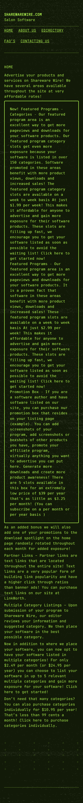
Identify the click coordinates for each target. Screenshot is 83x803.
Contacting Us (35, 41)
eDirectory (52, 30)
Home (8, 30)
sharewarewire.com (23, 14)
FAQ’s (9, 41)
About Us (27, 30)
